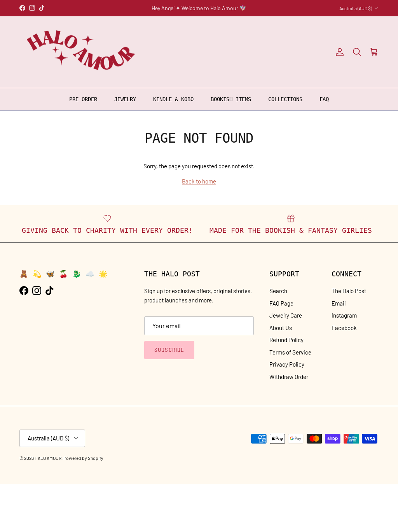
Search (278, 290)
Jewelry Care (285, 315)
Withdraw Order (288, 376)
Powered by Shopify (83, 458)
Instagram (344, 315)
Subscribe (169, 350)
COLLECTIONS (285, 99)
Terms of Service (290, 352)
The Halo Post (349, 290)
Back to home (199, 181)
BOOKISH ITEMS (231, 99)
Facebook (344, 327)
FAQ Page (281, 303)
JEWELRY (125, 99)
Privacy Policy (286, 364)
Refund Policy (286, 339)
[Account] (338, 52)
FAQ (324, 99)
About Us (280, 327)
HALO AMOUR (48, 458)
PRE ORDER (83, 99)
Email (339, 303)
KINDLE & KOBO (173, 99)
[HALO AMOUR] (82, 52)
